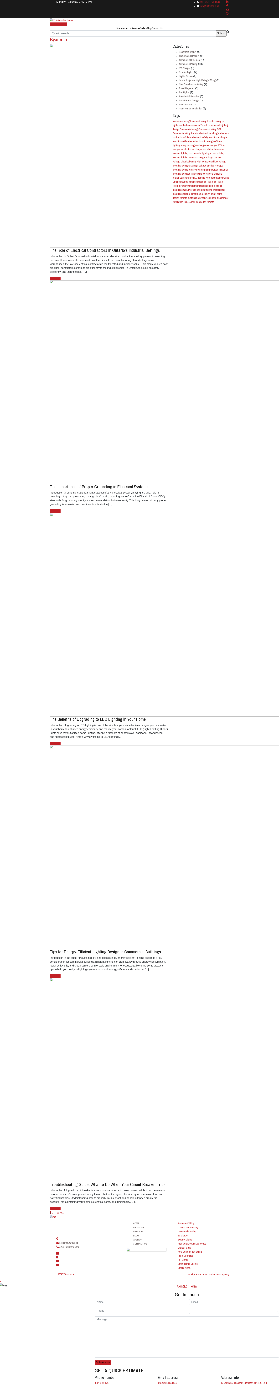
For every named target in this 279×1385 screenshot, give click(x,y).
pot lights (208, 181)
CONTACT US (140, 1243)
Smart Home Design (189, 100)
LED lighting (199, 177)
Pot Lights (184, 92)
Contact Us (157, 28)
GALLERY (138, 1239)
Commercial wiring (189, 129)
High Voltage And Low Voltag (192, 1243)
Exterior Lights (186, 72)
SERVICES (138, 1231)
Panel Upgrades (187, 88)
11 (58, 1212)
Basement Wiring (187, 52)
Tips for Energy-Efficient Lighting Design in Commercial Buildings (105, 952)
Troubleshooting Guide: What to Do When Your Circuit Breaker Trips (107, 1184)
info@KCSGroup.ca (209, 6)
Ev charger (183, 1235)
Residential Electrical (189, 96)
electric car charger (218, 137)
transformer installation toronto (199, 202)
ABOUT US (138, 1227)
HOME (136, 1223)
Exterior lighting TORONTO (186, 157)
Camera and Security (189, 56)
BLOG (136, 1235)
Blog (149, 28)
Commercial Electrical (189, 60)
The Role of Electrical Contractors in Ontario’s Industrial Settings (105, 250)
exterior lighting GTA (183, 153)
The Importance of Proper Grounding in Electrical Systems (99, 487)
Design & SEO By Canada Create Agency (208, 1274)
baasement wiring (181, 121)
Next (62, 1212)
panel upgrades (196, 181)
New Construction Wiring (191, 84)
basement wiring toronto (202, 121)
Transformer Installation (190, 108)
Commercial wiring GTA (209, 129)
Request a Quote (58, 24)
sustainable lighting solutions (202, 198)
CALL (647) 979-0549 (209, 2)
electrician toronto (197, 141)
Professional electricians (200, 190)
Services (135, 28)
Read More (55, 278)
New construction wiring (217, 177)
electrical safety (200, 137)
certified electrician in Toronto (193, 125)
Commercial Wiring (188, 64)
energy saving (188, 145)
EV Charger (184, 68)
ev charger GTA (214, 145)
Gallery (143, 28)
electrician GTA (180, 141)
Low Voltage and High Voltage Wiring (197, 80)
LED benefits (186, 177)
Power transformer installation (195, 186)
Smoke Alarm (185, 104)
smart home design (200, 194)
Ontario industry (180, 181)
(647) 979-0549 (102, 1383)
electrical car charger (209, 133)
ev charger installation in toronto (208, 149)
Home (119, 28)
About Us (126, 28)
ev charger (200, 145)
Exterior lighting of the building (209, 153)
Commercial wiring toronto (185, 133)
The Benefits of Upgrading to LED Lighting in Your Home (98, 719)
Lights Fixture (186, 76)
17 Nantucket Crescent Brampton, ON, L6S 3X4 (244, 1383)
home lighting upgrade (207, 169)
